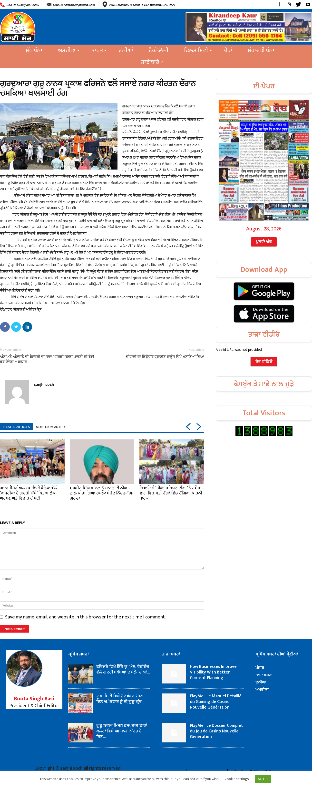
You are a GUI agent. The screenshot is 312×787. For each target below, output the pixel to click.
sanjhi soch (44, 384)
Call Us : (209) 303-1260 (22, 5)
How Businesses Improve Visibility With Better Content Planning (213, 672)
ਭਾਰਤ (97, 50)
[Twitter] (298, 4)
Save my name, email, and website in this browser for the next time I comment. (85, 617)
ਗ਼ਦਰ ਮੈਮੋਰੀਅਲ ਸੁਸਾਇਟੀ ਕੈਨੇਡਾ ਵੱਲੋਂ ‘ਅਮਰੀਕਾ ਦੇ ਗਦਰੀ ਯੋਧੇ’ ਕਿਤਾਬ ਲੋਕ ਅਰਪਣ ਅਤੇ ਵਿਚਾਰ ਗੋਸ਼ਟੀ (28, 493)
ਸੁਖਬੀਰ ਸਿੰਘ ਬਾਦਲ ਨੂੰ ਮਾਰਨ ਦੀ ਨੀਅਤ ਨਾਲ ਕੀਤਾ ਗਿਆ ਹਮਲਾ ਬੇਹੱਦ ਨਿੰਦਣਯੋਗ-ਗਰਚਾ (102, 493)
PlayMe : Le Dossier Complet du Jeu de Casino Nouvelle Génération (216, 731)
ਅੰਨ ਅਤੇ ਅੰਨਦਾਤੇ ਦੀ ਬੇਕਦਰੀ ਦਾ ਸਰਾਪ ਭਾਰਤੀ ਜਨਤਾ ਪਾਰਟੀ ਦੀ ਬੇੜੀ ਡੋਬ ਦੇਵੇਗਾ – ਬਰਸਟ (47, 359)
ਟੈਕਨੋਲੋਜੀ (158, 50)
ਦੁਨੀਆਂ (125, 50)
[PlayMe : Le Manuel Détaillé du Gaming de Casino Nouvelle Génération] (174, 703)
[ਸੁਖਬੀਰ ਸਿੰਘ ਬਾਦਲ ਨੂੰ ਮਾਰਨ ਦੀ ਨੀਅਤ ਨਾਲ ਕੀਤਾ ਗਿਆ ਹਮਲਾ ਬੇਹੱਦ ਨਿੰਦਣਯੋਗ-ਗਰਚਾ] (102, 461)
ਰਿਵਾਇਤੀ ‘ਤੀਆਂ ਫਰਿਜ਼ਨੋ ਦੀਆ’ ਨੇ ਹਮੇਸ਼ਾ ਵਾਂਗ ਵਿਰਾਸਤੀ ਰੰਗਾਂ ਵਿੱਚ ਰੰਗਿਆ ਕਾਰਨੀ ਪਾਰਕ (170, 493)
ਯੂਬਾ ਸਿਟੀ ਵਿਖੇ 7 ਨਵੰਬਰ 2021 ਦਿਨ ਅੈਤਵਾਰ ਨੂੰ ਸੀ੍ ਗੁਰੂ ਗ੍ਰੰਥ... (120, 698)
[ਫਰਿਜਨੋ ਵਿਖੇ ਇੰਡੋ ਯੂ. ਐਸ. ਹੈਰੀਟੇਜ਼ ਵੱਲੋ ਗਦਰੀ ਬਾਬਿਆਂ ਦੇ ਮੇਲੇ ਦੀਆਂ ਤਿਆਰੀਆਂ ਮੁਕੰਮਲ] (80, 673)
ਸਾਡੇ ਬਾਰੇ (150, 62)
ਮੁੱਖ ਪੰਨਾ (34, 50)
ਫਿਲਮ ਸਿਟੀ (196, 50)
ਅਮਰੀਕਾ (67, 50)
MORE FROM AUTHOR (51, 427)
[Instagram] (288, 4)
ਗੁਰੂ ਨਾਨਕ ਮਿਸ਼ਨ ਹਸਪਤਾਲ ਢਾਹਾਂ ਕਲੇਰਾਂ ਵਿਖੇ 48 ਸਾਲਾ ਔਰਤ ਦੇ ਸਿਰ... (121, 731)
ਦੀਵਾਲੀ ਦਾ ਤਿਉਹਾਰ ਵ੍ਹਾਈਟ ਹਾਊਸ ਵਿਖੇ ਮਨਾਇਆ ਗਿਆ (165, 356)
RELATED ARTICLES (16, 427)
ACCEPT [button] (263, 779)
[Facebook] (279, 4)
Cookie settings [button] (237, 779)
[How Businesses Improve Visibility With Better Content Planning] (174, 673)
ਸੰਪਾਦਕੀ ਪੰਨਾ (261, 50)
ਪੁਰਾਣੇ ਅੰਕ (264, 242)
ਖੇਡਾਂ (228, 50)
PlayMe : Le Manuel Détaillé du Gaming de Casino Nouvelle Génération (216, 701)
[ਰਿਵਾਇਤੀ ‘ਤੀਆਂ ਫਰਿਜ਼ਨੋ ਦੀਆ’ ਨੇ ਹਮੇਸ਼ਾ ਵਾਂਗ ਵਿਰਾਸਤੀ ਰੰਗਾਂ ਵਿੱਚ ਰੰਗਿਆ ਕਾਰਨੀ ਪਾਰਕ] (171, 461)
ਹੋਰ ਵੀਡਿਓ (263, 361)
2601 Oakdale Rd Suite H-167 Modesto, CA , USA (142, 5)
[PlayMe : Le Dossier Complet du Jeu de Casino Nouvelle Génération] (174, 732)
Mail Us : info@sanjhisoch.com (74, 5)
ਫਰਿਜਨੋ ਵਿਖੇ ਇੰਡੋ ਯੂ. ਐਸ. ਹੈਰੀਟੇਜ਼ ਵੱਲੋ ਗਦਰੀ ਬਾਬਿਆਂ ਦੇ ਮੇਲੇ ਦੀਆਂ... (123, 669)
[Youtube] (307, 4)
